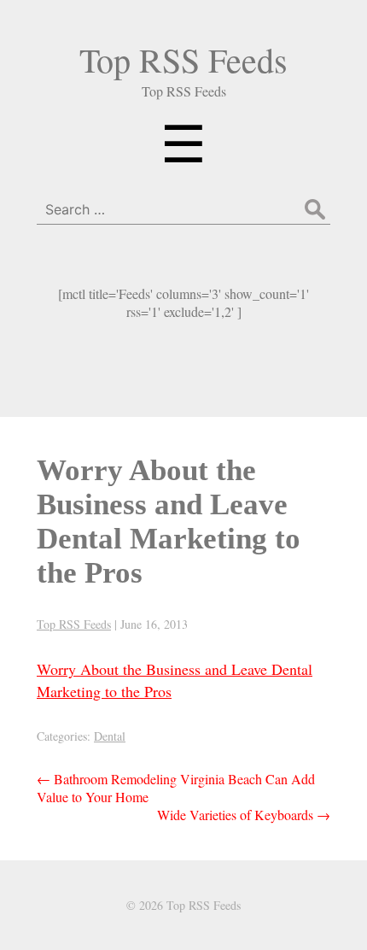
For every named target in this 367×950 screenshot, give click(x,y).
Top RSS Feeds (183, 59)
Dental (109, 736)
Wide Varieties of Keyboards (243, 815)
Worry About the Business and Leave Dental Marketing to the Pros (168, 521)
